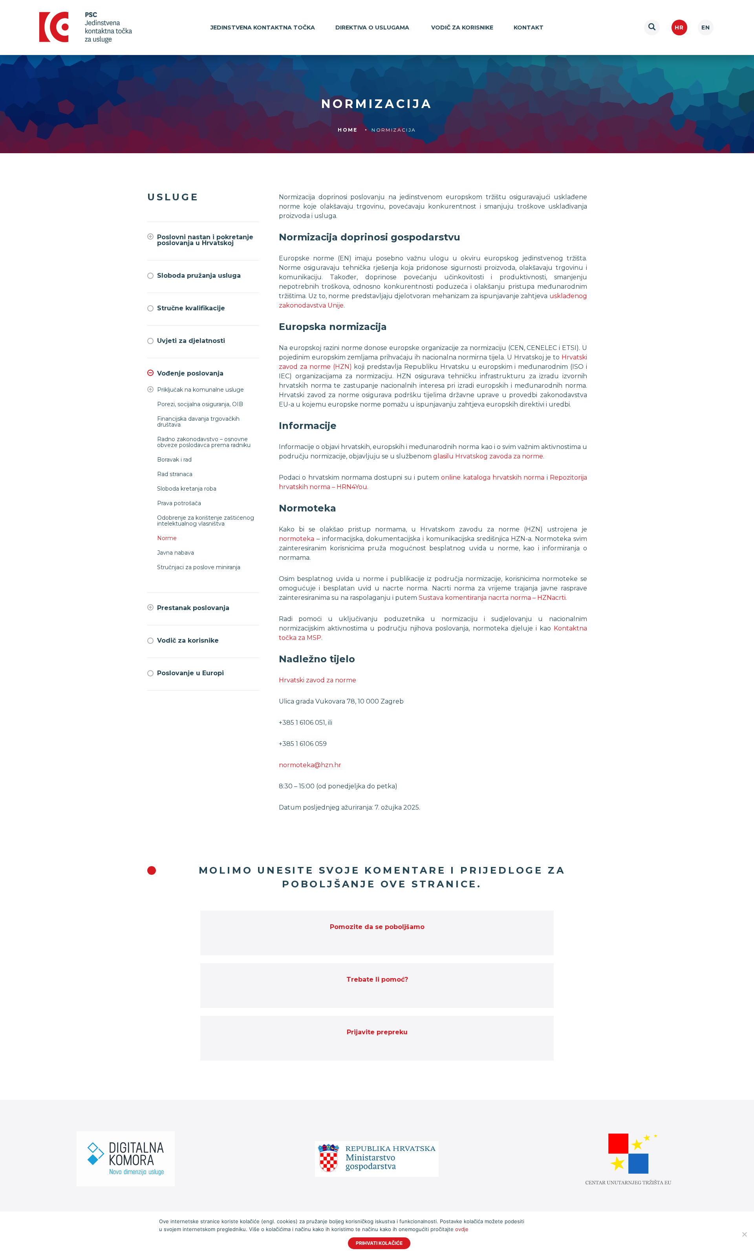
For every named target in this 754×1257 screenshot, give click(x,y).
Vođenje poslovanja (190, 373)
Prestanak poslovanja (193, 608)
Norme (167, 538)
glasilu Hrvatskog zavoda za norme (488, 456)
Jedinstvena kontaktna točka (262, 27)
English (706, 27)
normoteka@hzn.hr (310, 765)
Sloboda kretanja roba (186, 489)
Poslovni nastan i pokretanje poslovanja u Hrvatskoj (205, 240)
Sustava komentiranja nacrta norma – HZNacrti (492, 597)
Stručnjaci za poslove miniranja (198, 567)
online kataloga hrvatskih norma (492, 477)
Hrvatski (679, 27)
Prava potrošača (179, 503)
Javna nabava (175, 553)
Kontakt (529, 27)
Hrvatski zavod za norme (317, 680)
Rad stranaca (174, 474)
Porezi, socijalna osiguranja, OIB (200, 404)
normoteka (296, 538)
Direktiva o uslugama (373, 27)
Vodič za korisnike (462, 27)
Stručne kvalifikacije (191, 308)
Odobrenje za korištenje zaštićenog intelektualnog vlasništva (205, 521)
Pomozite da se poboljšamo (377, 927)
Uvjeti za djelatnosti (191, 340)
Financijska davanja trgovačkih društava (198, 422)
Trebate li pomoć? (377, 979)
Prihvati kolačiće (379, 1243)
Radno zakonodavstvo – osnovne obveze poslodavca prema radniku (204, 442)
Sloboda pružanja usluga (199, 275)
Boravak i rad (174, 459)
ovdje (462, 1229)
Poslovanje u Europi (190, 673)
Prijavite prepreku (377, 1032)
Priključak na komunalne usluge (200, 390)
